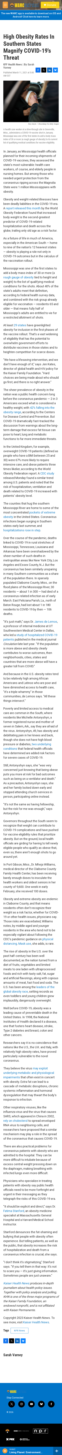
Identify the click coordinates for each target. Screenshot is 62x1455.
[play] (5, 1451)
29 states (20, 325)
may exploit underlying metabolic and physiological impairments (28, 1073)
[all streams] (57, 1451)
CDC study (47, 473)
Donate (51, 4)
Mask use (24, 943)
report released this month (23, 208)
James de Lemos (45, 621)
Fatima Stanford (13, 1211)
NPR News (19, 1330)
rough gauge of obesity (18, 277)
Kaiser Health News (36, 1322)
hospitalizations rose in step (21, 530)
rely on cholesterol (15, 1120)
